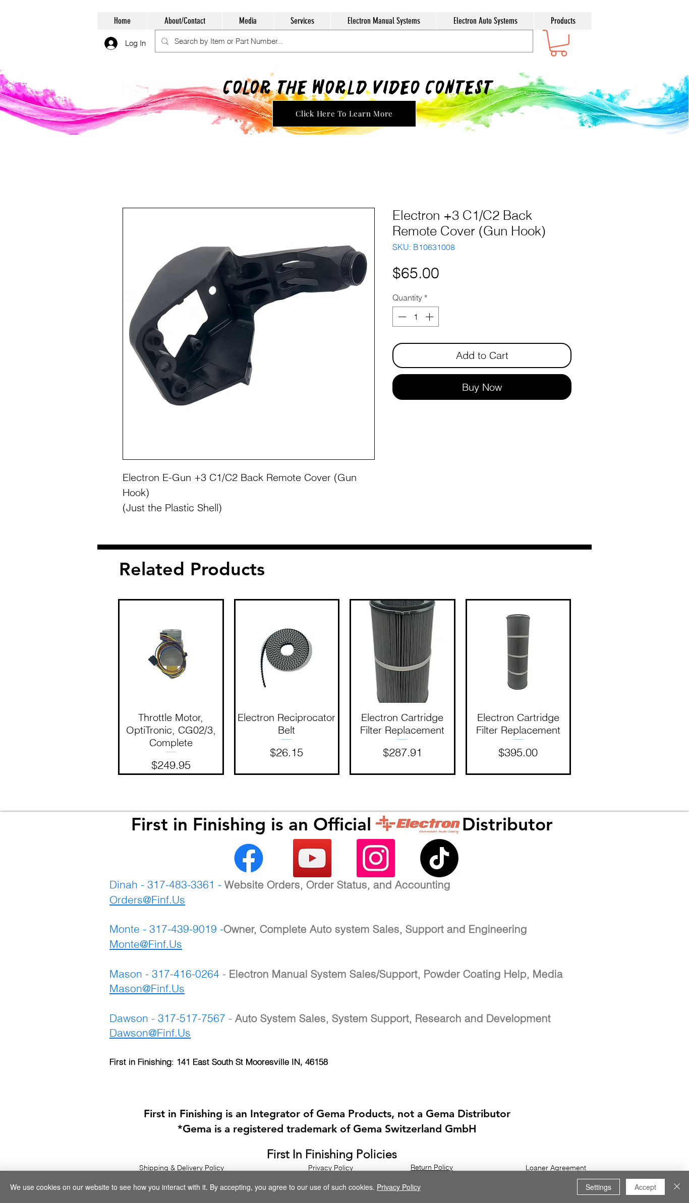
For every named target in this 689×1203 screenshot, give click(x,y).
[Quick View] (171, 651)
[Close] (677, 1187)
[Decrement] (401, 316)
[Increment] (430, 316)
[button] (559, 43)
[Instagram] (376, 858)
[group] (344, 686)
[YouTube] (312, 858)
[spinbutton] (415, 316)
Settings (598, 1187)
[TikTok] (439, 858)
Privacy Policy (399, 1187)
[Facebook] (248, 858)
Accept (645, 1187)
